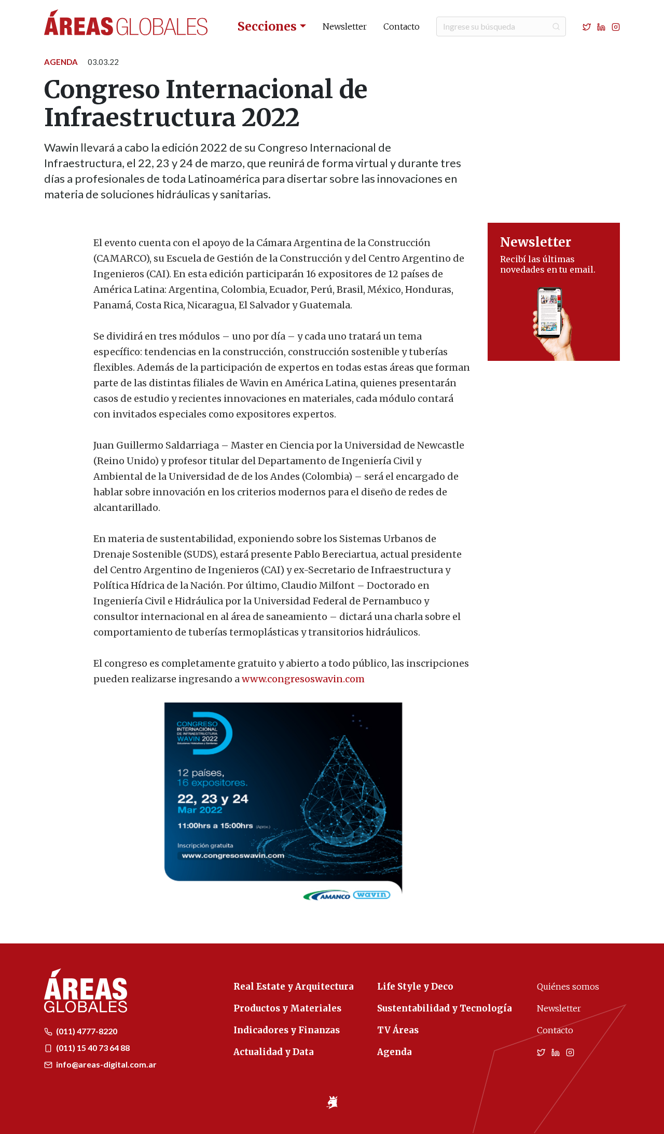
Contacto (401, 26)
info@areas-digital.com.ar (105, 1064)
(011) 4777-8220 (85, 1031)
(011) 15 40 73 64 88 (92, 1047)
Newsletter (345, 26)
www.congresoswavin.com (303, 679)
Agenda (61, 61)
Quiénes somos (568, 986)
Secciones (267, 26)
